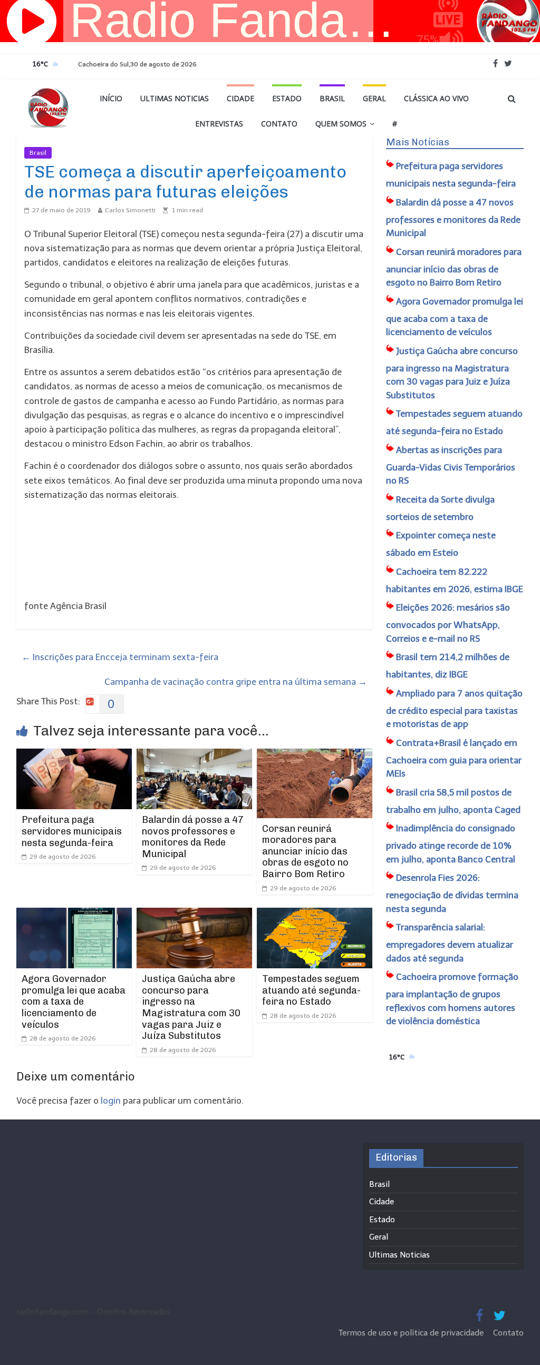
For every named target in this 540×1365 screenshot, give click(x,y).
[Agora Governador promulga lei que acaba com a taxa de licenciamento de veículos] (74, 914)
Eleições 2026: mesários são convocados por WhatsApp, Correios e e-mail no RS (448, 623)
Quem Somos (341, 124)
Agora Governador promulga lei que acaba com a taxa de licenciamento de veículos (74, 1001)
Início (111, 98)
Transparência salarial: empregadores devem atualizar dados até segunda (449, 943)
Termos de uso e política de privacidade (412, 1333)
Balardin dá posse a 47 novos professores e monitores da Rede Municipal (193, 837)
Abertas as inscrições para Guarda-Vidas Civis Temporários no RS (450, 465)
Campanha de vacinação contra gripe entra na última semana (235, 681)
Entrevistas (219, 124)
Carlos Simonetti (130, 210)
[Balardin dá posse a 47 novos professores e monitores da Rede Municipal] (195, 755)
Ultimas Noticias (174, 98)
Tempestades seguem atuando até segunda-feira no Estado (311, 990)
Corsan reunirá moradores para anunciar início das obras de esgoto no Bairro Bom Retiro (305, 851)
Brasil (332, 98)
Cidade (240, 98)
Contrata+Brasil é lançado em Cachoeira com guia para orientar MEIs (454, 758)
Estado (287, 98)
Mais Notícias (417, 142)
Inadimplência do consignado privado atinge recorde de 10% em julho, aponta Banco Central (450, 844)
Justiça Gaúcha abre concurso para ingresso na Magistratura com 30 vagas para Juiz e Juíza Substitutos (191, 1007)
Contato (279, 124)
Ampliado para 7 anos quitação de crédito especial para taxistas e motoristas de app (454, 709)
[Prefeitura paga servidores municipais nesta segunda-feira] (74, 755)
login (111, 1100)
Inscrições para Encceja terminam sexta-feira (120, 657)
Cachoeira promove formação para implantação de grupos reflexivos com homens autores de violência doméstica (452, 998)
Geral (374, 98)
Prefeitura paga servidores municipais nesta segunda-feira (72, 831)
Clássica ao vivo (436, 98)
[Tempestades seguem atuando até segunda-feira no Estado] (315, 914)
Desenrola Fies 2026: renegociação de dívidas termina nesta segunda (452, 893)
